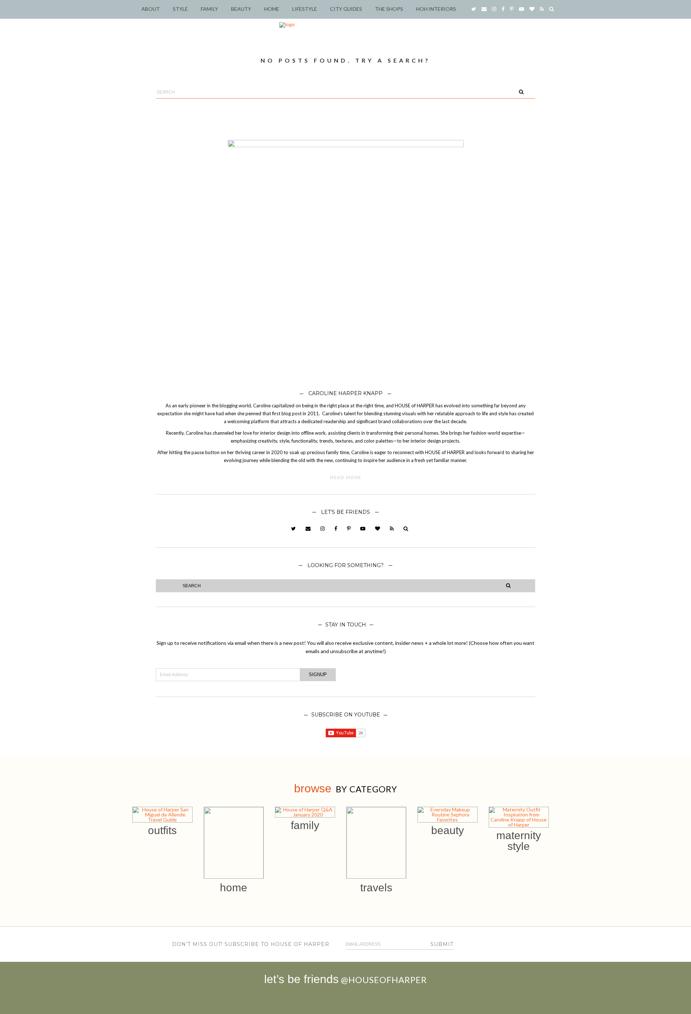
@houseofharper (384, 979)
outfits (162, 830)
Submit (441, 944)
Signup (318, 674)
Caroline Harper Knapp (345, 393)
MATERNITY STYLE (518, 840)
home (233, 887)
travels (376, 887)
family (305, 825)
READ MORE (345, 477)
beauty (447, 830)
